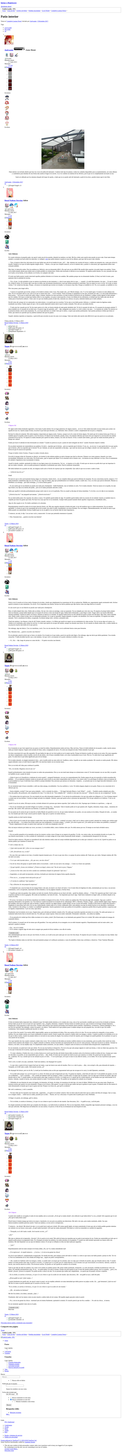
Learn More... (14, 1449)
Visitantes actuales (13, 1364)
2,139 (10, 216)
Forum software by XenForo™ (19, 1440)
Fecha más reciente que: (9, 1392)
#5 (5, 946)
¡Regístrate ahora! (6, 6)
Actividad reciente (13, 1366)
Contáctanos (8, 1425)
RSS (6, 1432)
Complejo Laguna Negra (14, 21)
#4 (5, 647)
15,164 (10, 65)
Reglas (7, 1371)
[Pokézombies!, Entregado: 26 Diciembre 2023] (7, 55)
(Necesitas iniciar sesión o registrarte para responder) (16, 1323)
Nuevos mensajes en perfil (16, 1367)
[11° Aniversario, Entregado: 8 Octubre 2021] (16, 55)
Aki (47, 259)
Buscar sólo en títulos (18, 1380)
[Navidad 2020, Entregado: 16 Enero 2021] (11, 205)
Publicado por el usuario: (9, 1384)
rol (5, 31)
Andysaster (33, 21)
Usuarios (7, 1353)
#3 (5, 525)
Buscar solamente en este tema (21, 1398)
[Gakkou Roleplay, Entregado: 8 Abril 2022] (11, 55)
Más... (8, 1414)
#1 (5, 184)
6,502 (10, 362)
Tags (6, 1369)
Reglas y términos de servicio (13, 1435)
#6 (5, 1113)
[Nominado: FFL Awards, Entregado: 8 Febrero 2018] (11, 351)
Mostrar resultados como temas (25, 1401)
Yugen (7, 346)
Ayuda (7, 1427)
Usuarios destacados (14, 1362)
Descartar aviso (9, 1450)
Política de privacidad (11, 1437)
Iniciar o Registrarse (8, 3)
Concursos (8, 1351)
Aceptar (7, 1449)
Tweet (2, 1330)
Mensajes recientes (15, 1412)
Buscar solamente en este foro (21, 1399)
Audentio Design (30, 1442)
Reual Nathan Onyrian (14, 200)
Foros (6, 1340)
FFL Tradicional (9, 1422)
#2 (5, 324)
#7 (5, 1316)
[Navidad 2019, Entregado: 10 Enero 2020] (16, 205)
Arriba (6, 1430)
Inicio (6, 1429)
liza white (7, 29)
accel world (8, 28)
